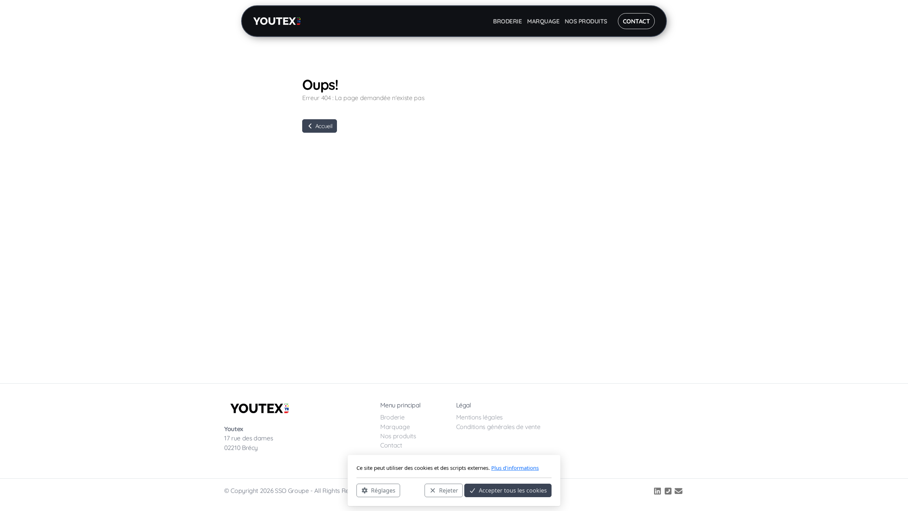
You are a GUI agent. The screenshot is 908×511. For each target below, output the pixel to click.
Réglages (383, 490)
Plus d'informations (515, 467)
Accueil (323, 126)
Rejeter (448, 490)
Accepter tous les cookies (513, 490)
